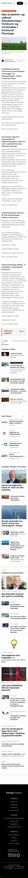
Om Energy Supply (14, 843)
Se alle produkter (14, 810)
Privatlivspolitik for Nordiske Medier (14, 818)
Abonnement (14, 801)
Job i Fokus (6, 416)
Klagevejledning (14, 824)
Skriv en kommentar (20, 341)
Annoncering (14, 807)
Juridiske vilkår (14, 821)
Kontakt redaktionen (14, 835)
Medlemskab (14, 804)
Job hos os (14, 840)
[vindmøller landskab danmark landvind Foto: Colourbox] (14, 43)
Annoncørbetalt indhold (14, 827)
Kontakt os (14, 837)
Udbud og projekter (9, 11)
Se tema (21, 331)
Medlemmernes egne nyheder (12, 573)
